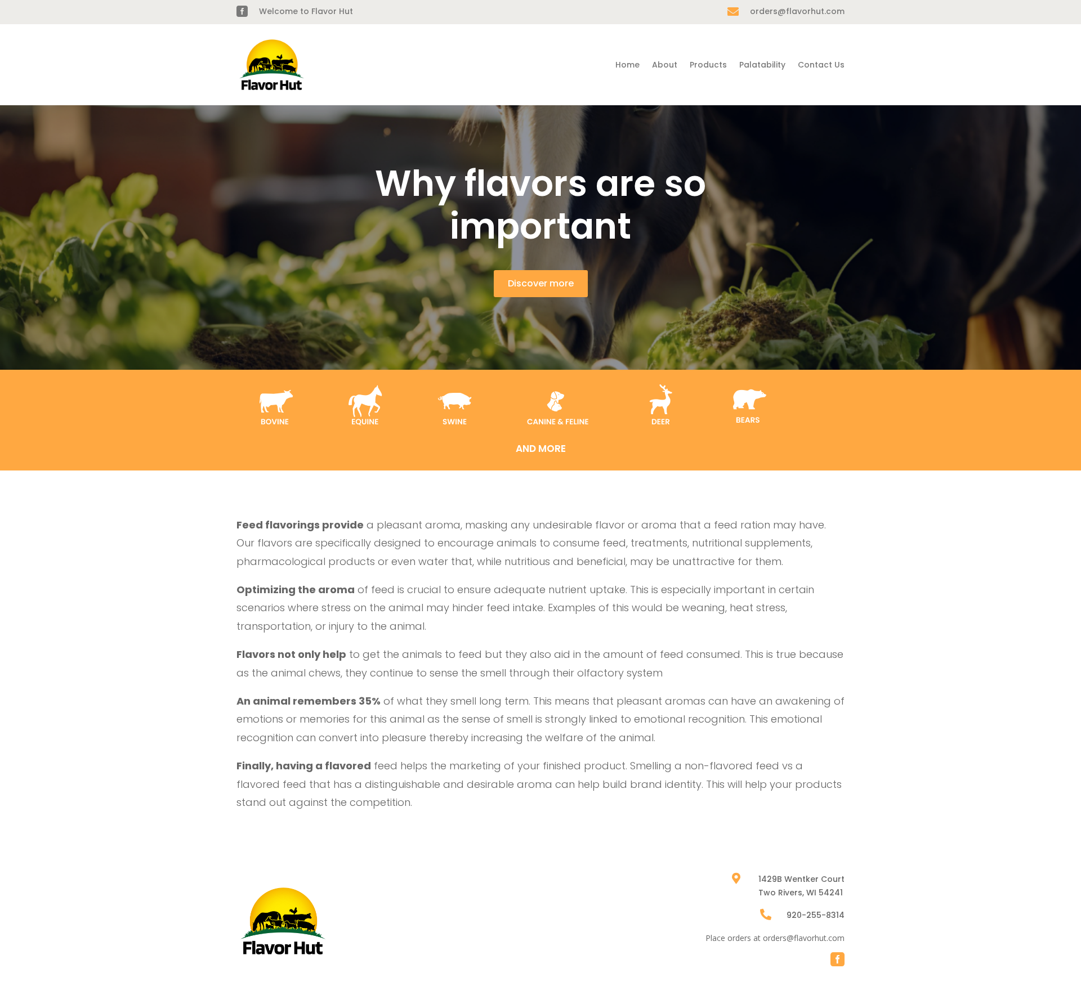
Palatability (762, 64)
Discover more (541, 283)
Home (627, 64)
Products (708, 64)
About (664, 64)
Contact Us (821, 64)
